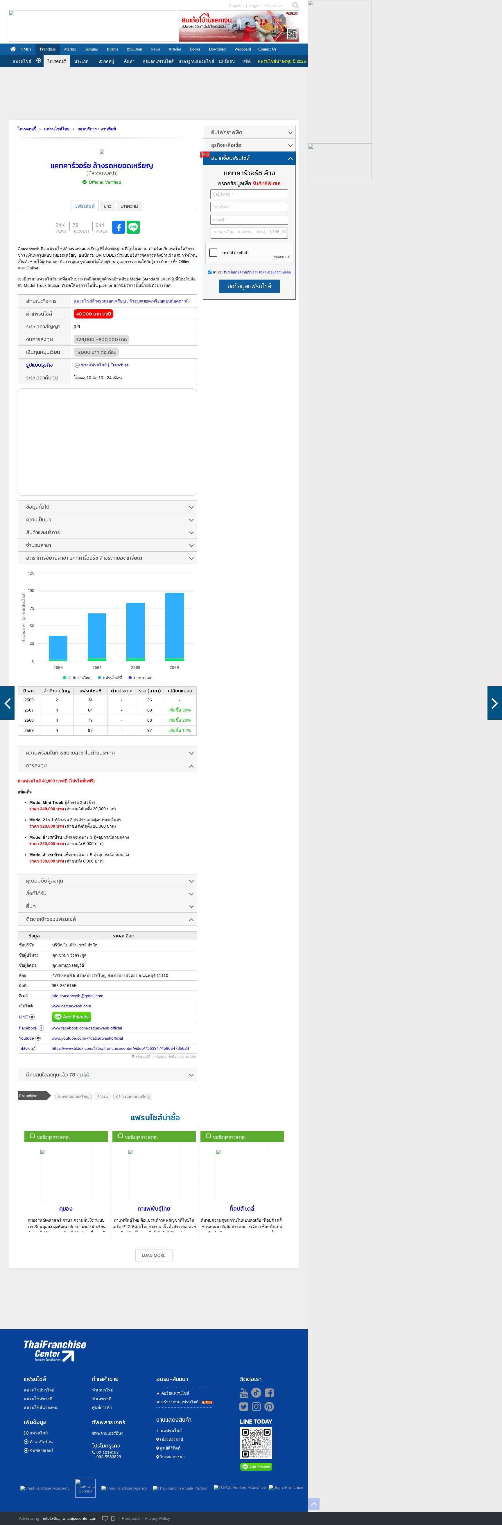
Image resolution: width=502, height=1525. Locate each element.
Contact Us (267, 49)
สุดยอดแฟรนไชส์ (158, 61)
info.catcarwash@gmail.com (77, 995)
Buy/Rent (134, 49)
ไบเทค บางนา (172, 1456)
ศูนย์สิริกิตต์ (169, 1448)
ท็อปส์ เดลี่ (242, 1208)
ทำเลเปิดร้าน (41, 1441)
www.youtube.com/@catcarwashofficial (87, 1038)
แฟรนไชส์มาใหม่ (39, 1390)
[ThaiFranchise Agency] (124, 1487)
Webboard (242, 49)
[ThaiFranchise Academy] (46, 1487)
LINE (23, 1017)
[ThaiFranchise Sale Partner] (180, 1487)
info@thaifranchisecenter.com (70, 1518)
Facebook (28, 1028)
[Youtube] (243, 1392)
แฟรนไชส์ (22, 61)
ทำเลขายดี (101, 1398)
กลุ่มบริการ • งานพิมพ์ (97, 129)
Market (70, 49)
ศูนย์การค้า (102, 1407)
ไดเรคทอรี (57, 61)
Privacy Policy (157, 1518)
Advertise (273, 5)
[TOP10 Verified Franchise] (240, 1487)
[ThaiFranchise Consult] (85, 1487)
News (155, 49)
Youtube (26, 1038)
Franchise (47, 49)
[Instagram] (255, 1409)
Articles (174, 49)
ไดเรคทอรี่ (27, 129)
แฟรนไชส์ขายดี (38, 1398)
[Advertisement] (154, 93)
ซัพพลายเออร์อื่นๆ (107, 1433)
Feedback (131, 1518)
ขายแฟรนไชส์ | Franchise (105, 365)
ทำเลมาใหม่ (102, 1390)
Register (236, 5)
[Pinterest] (269, 1409)
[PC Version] (105, 1518)
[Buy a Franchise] (286, 1487)
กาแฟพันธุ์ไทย (154, 1208)
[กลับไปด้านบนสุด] (314, 1504)
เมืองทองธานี (171, 1439)
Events (112, 49)
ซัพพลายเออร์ (41, 1450)
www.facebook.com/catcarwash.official (87, 1028)
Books (195, 49)
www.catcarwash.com (71, 1006)
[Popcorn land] (7, 703)
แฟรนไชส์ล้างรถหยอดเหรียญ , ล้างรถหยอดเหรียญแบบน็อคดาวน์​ (131, 301)
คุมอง (66, 1208)
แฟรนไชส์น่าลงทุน (41, 1407)
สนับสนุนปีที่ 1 (144, 1056)
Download (217, 49)
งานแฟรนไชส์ (169, 1430)
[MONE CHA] (494, 703)
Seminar (91, 49)
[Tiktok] (254, 1392)
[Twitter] (242, 1406)
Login (254, 5)
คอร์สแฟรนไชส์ (172, 1393)
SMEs (26, 49)
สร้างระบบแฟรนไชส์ (177, 1402)
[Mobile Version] (114, 1518)
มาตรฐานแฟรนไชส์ (196, 61)
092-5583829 (108, 1456)
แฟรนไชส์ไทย (56, 129)
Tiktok (24, 1048)
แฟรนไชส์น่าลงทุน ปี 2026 (282, 61)
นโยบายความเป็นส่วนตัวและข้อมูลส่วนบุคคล (259, 272)
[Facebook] (268, 1392)
